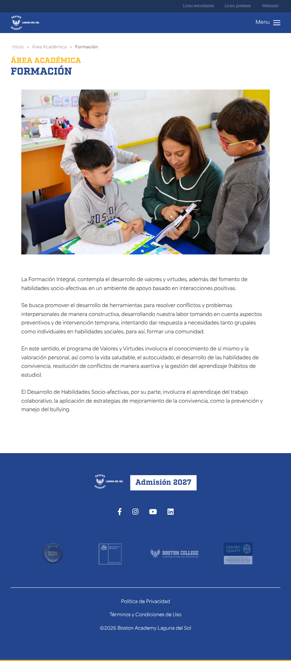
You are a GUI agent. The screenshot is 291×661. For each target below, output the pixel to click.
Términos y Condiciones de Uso (146, 615)
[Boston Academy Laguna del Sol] (25, 23)
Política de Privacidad (145, 602)
